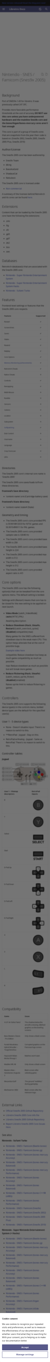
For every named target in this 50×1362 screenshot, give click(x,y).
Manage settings (25, 1354)
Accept (25, 1347)
